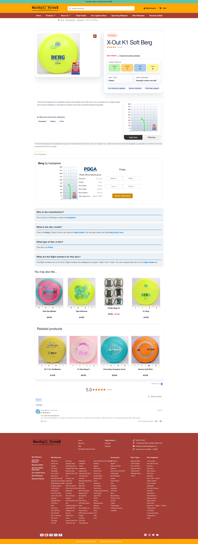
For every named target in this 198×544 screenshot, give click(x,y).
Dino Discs (54, 508)
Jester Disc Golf (70, 523)
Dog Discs (150, 466)
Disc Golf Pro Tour (152, 463)
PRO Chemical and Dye (86, 513)
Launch (81, 466)
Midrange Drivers (136, 473)
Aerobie (53, 466)
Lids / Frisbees (151, 483)
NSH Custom (83, 501)
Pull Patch (82, 520)
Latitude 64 (82, 463)
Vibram (96, 498)
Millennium (82, 486)
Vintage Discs (151, 515)
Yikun (95, 513)
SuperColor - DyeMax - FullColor (156, 506)
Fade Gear (69, 481)
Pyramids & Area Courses (86, 449)
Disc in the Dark (56, 515)
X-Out (62, 121)
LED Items (114, 491)
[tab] (155, 396)
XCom (95, 510)
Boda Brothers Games (57, 483)
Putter (50, 247)
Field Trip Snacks (71, 486)
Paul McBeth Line (84, 508)
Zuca (95, 518)
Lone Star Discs (83, 476)
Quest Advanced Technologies (103, 461)
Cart (164, 8)
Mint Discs (82, 488)
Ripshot (96, 466)
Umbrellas (114, 510)
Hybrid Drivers (135, 471)
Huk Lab (68, 513)
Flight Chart (133, 137)
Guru (67, 503)
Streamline (97, 483)
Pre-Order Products (153, 488)
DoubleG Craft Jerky (72, 468)
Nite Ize (81, 498)
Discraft (53, 523)
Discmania (54, 518)
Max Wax (81, 483)
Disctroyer (69, 461)
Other (80, 506)
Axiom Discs (55, 473)
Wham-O (96, 506)
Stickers (113, 501)
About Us (65, 15)
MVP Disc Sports (84, 491)
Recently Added (155, 15)
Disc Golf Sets (135, 466)
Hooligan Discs (70, 510)
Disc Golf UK (55, 513)
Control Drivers (135, 463)
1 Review (119, 47)
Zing (95, 515)
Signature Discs (151, 498)
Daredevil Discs (56, 501)
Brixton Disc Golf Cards (118, 471)
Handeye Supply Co (72, 506)
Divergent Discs (70, 463)
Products (50, 15)
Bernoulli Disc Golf (56, 478)
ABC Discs (54, 461)
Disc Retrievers (115, 476)
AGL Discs (54, 468)
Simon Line (97, 473)
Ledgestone (82, 468)
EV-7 (67, 476)
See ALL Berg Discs (122, 196)
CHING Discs (55, 488)
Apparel (113, 463)
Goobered (150, 476)
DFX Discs (54, 503)
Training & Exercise (116, 508)
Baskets (113, 468)
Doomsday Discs (71, 466)
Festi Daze (69, 483)
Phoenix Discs (83, 510)
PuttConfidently (83, 523)
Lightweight (150, 486)
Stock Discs (150, 503)
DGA (52, 506)
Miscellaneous (115, 496)
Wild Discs (97, 508)
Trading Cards (115, 506)
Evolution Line (70, 478)
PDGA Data (152, 137)
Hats (112, 483)
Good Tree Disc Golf (72, 501)
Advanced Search (38, 479)
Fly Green (69, 493)
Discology (54, 520)
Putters (53, 121)
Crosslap (53, 498)
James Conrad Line (71, 520)
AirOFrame (114, 461)
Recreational (150, 493)
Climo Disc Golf (56, 493)
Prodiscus (82, 518)
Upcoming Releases (119, 15)
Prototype (150, 491)
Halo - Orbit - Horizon (153, 478)
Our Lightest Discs (98, 15)
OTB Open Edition (84, 503)
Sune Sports (97, 486)
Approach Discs (135, 461)
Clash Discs (54, 491)
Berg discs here (116, 232)
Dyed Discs (150, 468)
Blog (79, 446)
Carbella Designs (56, 486)
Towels (113, 503)
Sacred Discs (98, 471)
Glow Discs (150, 473)
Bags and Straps (116, 466)
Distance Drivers (136, 468)
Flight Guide (81, 15)
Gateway (68, 498)
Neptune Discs (83, 493)
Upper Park (97, 496)
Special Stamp (151, 501)
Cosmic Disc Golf (56, 496)
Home (38, 15)
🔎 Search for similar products (129, 55)
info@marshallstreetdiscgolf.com (146, 446)
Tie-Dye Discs (151, 508)
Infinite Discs (70, 515)
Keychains (114, 488)
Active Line (54, 463)
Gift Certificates (37, 476)
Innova (68, 518)
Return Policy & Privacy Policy (86, 541)
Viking (95, 501)
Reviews (107, 446)
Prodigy (81, 515)
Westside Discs (98, 503)
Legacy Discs (83, 471)
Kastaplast (80, 20)
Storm (95, 481)
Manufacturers (70, 20)
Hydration (113, 486)
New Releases (37, 457)
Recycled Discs (151, 496)
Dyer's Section (151, 471)
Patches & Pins (115, 498)
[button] (95, 36)
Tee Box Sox (97, 488)
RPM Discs (97, 468)
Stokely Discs (98, 478)
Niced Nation (82, 496)
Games (113, 478)
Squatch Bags (98, 476)
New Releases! (138, 15)
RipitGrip (96, 463)
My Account (151, 8)
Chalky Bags (114, 473)
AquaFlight (54, 471)
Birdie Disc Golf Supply (58, 481)
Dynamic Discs (70, 471)
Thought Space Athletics (101, 491)
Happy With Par (70, 508)
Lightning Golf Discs (85, 473)
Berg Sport (54, 476)
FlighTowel (69, 491)
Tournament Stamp (152, 513)
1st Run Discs (151, 461)
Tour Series (150, 510)
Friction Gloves (70, 496)
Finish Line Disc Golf (72, 488)
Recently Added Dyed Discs (37, 469)
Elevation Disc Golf (71, 473)
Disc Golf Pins (55, 510)
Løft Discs (82, 478)
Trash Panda (97, 493)
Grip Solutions (115, 481)
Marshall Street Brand (85, 481)
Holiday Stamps (151, 481)
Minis (112, 493)
